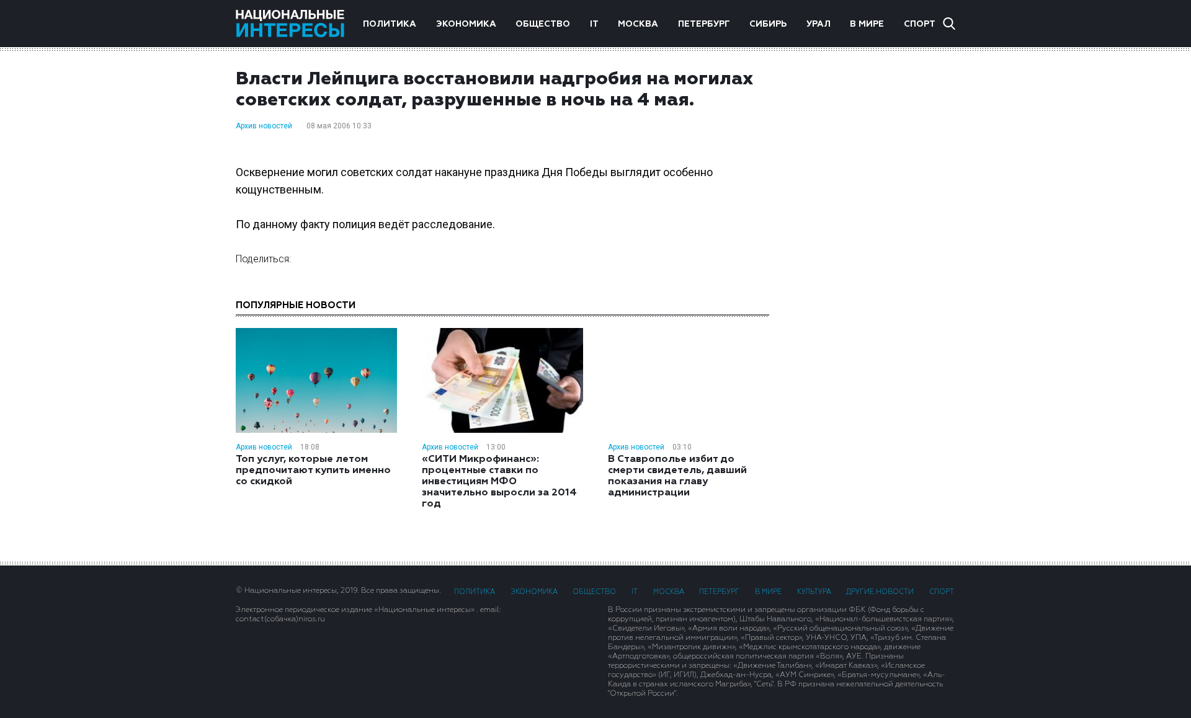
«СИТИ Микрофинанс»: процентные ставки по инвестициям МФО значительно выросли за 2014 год (499, 481)
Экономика (466, 24)
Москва (638, 24)
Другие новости (880, 591)
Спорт (919, 24)
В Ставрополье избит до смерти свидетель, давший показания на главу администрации (677, 476)
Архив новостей (264, 126)
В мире (867, 24)
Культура (814, 591)
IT (594, 24)
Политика (389, 24)
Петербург (704, 24)
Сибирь (768, 24)
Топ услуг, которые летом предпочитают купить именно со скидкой (313, 470)
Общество (542, 24)
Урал (818, 24)
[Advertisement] (874, 266)
